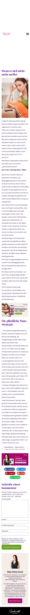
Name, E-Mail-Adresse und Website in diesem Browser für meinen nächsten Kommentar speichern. (14, 541)
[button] (28, 34)
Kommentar (7, 499)
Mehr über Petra (15, 601)
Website (5, 531)
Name (4, 519)
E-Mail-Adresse (8, 525)
